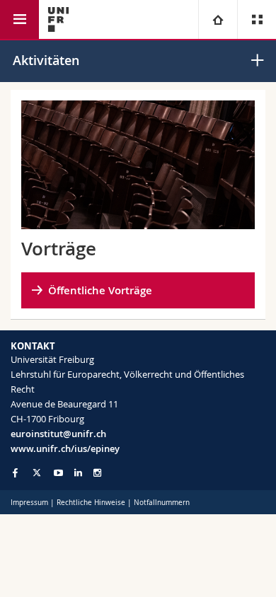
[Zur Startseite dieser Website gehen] (58, 19)
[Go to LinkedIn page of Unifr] (78, 472)
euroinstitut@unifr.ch (58, 433)
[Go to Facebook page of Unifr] (15, 472)
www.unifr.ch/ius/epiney (65, 448)
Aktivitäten (46, 60)
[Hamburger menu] (19, 19)
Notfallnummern (162, 502)
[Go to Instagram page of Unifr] (97, 472)
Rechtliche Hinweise (91, 502)
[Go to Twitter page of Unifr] (36, 472)
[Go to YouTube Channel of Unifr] (58, 472)
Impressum (29, 502)
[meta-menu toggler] (256, 19)
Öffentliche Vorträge (100, 290)
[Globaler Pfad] (217, 19)
